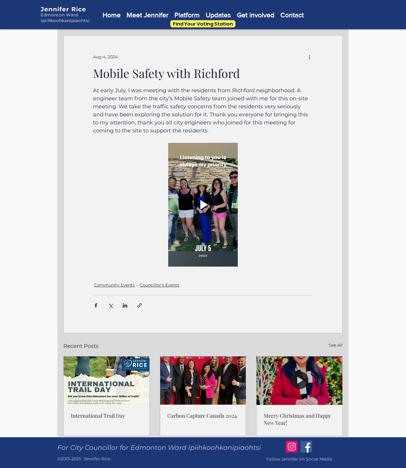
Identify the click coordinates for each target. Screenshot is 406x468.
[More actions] (309, 56)
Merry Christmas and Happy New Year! (297, 419)
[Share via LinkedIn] (125, 305)
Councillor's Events (159, 285)
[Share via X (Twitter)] (110, 305)
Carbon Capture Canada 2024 (202, 415)
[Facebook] (306, 447)
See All (336, 345)
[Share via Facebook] (96, 305)
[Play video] (203, 205)
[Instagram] (292, 447)
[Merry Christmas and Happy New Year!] (299, 380)
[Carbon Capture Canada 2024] (203, 380)
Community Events (114, 285)
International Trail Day (98, 415)
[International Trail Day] (107, 380)
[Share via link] (139, 305)
